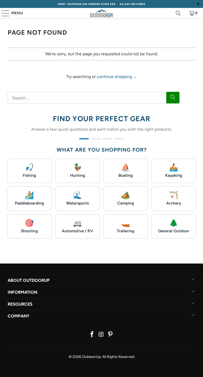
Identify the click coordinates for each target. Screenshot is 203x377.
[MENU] (3, 13)
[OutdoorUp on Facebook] (92, 335)
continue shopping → (117, 76)
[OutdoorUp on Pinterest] (110, 335)
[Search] (178, 13)
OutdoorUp (91, 357)
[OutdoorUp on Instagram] (101, 335)
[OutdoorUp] (101, 13)
